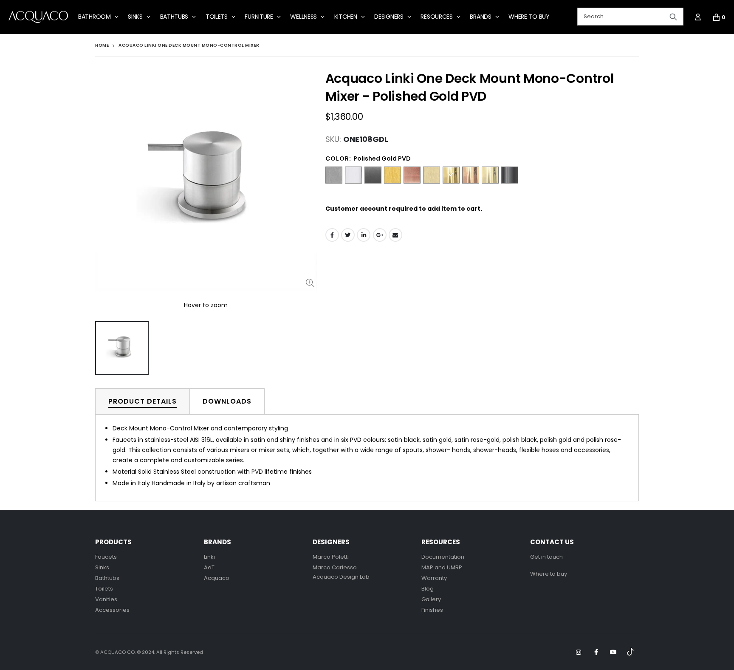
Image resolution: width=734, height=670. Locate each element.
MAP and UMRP (441, 567)
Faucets (106, 557)
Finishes (432, 610)
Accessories (112, 610)
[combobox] (630, 16)
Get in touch (546, 557)
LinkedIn (363, 235)
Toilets (104, 589)
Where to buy (548, 574)
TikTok (631, 652)
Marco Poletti (331, 557)
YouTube (613, 652)
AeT (209, 567)
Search (673, 16)
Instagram (578, 652)
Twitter (348, 235)
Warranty (434, 578)
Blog (427, 589)
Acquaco (216, 578)
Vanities (106, 599)
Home (102, 45)
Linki (209, 557)
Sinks (102, 567)
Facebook (332, 235)
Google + (380, 235)
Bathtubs (107, 578)
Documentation (442, 557)
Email (395, 235)
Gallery (431, 599)
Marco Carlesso (335, 567)
